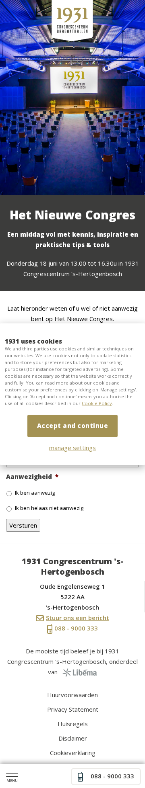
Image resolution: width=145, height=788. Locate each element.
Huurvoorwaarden (72, 695)
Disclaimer (72, 738)
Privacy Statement (72, 709)
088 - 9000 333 (76, 628)
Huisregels (73, 724)
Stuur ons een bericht (77, 618)
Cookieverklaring (72, 753)
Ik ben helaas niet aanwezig (49, 508)
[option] (72, 97)
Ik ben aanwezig (35, 492)
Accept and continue (72, 426)
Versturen (23, 525)
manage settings (72, 448)
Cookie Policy (97, 403)
